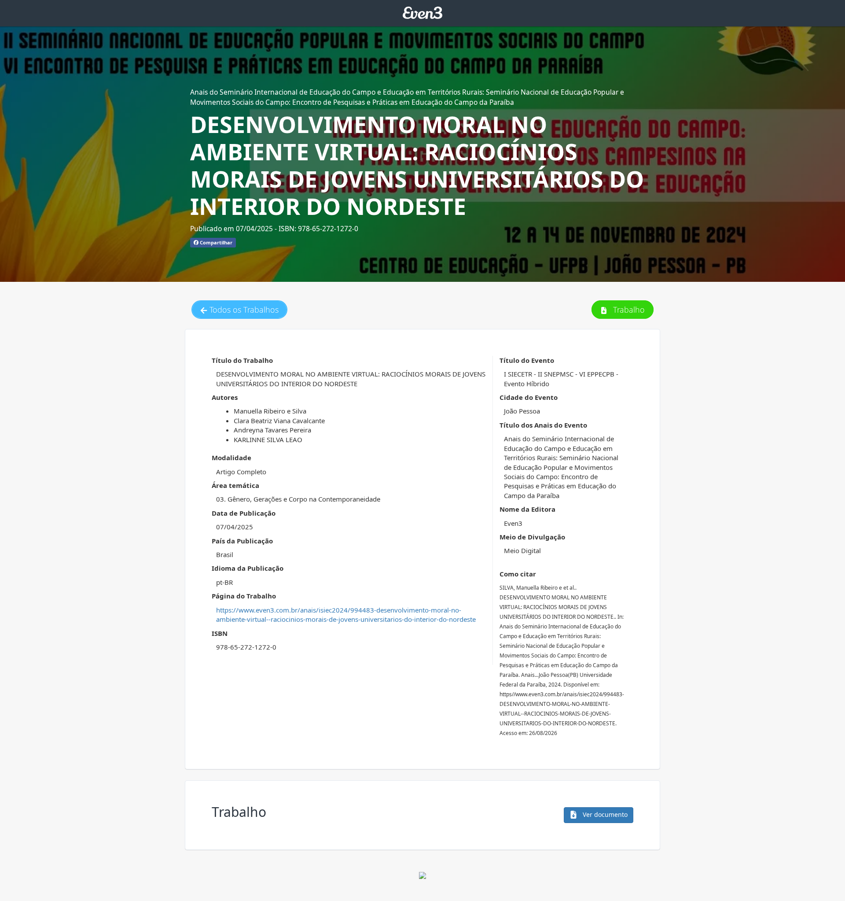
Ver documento (604, 814)
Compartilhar (215, 242)
